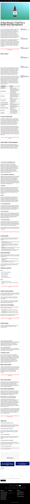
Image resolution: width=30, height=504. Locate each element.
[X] (3, 450)
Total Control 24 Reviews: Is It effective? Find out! (22, 464)
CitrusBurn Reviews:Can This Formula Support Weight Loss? (24, 38)
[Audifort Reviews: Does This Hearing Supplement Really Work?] (25, 62)
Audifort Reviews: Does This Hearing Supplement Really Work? (25, 67)
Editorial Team (4, 26)
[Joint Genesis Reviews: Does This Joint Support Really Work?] (25, 52)
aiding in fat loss (15, 201)
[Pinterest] (5, 450)
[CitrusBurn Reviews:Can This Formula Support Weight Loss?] (25, 34)
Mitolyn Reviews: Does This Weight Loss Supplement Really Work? (25, 48)
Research (4, 165)
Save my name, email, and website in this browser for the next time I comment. (11, 478)
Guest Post (22, 37)
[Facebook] (1, 450)
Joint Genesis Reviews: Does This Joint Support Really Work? (25, 57)
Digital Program (23, 75)
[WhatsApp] (7, 450)
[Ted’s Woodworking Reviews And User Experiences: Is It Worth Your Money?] (25, 71)
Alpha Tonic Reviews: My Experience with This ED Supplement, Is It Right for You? (7, 464)
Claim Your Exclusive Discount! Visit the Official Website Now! (10, 231)
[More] (8, 450)
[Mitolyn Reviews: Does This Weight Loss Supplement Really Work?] (25, 43)
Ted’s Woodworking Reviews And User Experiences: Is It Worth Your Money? (25, 77)
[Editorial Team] (10, 455)
